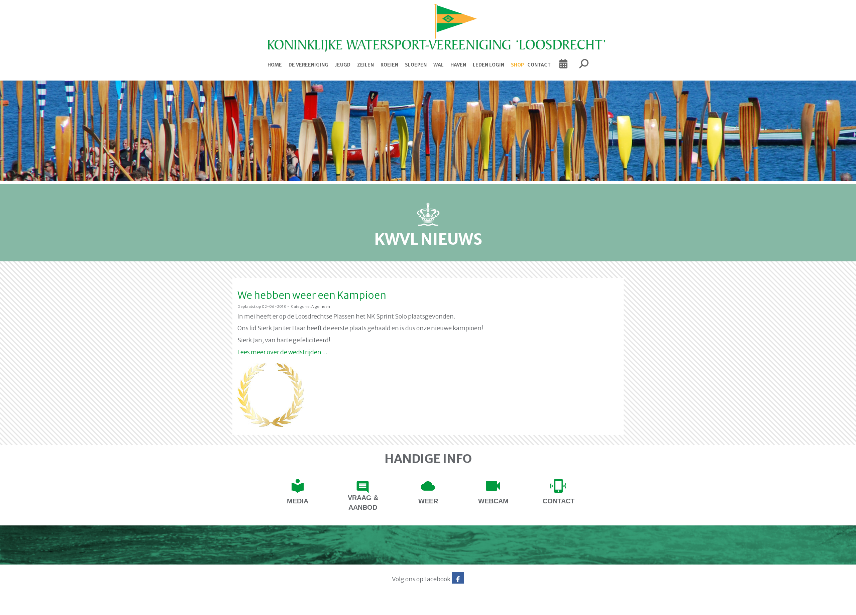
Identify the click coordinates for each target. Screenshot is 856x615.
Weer (428, 501)
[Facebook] (457, 579)
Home (275, 65)
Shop (517, 65)
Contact (539, 65)
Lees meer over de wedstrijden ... (282, 352)
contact (558, 501)
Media (297, 501)
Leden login (488, 65)
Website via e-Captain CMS (253, 607)
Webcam (493, 501)
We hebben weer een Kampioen (311, 295)
